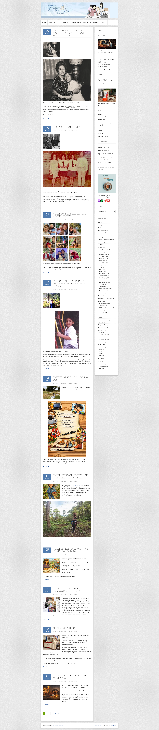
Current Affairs (101, 230)
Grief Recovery (103, 339)
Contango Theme (98, 725)
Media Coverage (104, 275)
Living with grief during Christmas (69, 676)
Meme (100, 353)
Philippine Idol (102, 258)
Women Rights (101, 364)
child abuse (101, 232)
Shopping (101, 280)
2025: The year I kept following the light (67, 589)
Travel (104, 22)
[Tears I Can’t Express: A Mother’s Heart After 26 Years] (51, 300)
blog (99, 227)
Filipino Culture (102, 366)
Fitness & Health (103, 254)
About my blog (63, 22)
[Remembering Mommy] (51, 141)
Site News (100, 345)
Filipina (101, 368)
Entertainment (102, 256)
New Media (102, 293)
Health (99, 245)
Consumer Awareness (104, 235)
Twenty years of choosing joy (71, 378)
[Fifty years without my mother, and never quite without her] (51, 49)
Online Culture (102, 262)
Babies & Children (103, 282)
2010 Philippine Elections (105, 239)
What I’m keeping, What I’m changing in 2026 (70, 550)
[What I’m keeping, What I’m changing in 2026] (51, 565)
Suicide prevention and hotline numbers (85, 22)
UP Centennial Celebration (105, 308)
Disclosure (100, 133)
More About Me (102, 117)
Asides (100, 349)
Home (44, 22)
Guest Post (100, 242)
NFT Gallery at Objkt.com (104, 64)
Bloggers (101, 265)
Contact (112, 22)
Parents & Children (102, 320)
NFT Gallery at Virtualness (104, 63)
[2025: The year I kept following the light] (51, 605)
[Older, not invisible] (51, 642)
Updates (101, 355)
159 (55, 713)
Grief (100, 332)
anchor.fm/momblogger (104, 197)
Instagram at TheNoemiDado (105, 70)
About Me (52, 22)
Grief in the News (103, 337)
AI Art (99, 222)
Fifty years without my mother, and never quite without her (70, 33)
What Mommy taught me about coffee (69, 214)
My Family (100, 301)
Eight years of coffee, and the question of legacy (71, 476)
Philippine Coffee (102, 325)
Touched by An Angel (58, 725)
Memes (101, 269)
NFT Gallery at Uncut (103, 66)
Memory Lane (102, 305)
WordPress (113, 725)
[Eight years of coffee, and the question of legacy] (51, 491)
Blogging (101, 267)
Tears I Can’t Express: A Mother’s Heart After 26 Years (69, 283)
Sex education (101, 342)
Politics (100, 237)
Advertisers (101, 347)
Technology (102, 284)
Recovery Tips (101, 330)
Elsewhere (101, 351)
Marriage (100, 295)
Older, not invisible (66, 628)
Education (101, 322)
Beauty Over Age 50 (103, 250)
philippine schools (102, 327)
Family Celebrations (103, 303)
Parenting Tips (101, 313)
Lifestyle (100, 247)
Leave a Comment (72, 39)
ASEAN (99, 225)
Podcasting (102, 271)
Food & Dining (102, 260)
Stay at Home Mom (103, 286)
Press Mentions (103, 273)
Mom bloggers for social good (105, 298)
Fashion (101, 252)
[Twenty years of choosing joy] (51, 392)
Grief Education (103, 335)
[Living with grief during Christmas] (51, 692)
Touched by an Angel (103, 136)
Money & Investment (104, 288)
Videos (100, 128)
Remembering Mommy (67, 127)
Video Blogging (103, 278)
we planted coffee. (75, 485)
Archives (101, 121)
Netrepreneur (102, 290)
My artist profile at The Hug (104, 68)
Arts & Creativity (102, 315)
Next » (59, 713)
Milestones (101, 310)
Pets (100, 317)
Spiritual (100, 358)
